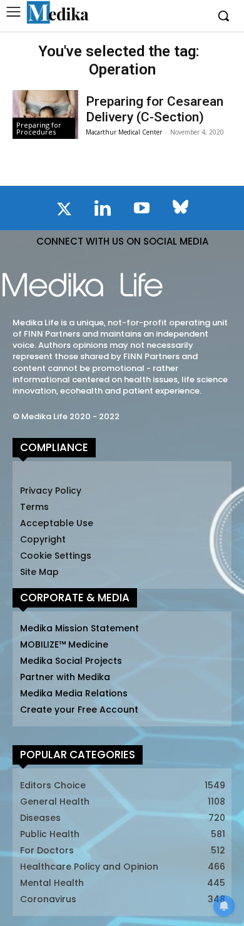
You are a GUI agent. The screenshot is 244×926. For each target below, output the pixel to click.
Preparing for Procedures (38, 128)
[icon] (63, 211)
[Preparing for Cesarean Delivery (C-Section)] (45, 115)
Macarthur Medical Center (124, 132)
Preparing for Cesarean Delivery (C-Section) (154, 109)
